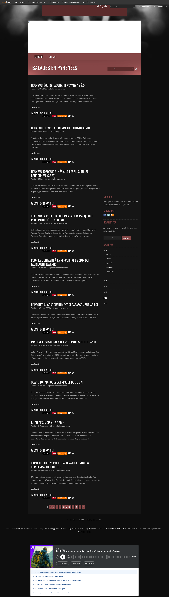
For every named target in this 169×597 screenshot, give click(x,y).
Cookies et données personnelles (150, 529)
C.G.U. (101, 529)
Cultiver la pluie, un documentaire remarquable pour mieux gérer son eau (62, 218)
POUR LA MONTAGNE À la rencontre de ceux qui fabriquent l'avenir (60, 262)
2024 (105, 286)
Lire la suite (35, 107)
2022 (105, 297)
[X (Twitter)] (101, 6)
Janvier (108, 272)
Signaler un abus (91, 529)
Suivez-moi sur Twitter (108, 215)
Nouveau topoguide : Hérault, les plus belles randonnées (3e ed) (60, 173)
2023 (105, 292)
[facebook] (97, 6)
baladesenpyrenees (22, 529)
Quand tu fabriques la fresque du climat (57, 382)
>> (83, 507)
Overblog (99, 520)
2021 (105, 303)
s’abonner (64, 563)
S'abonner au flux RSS (112, 215)
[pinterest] (105, 6)
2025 (105, 280)
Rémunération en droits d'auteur (116, 529)
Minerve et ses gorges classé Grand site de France (63, 342)
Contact (53, 56)
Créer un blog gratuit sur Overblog (55, 529)
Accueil (38, 56)
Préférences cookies (84, 532)
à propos (90, 563)
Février (108, 267)
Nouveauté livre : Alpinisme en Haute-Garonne (60, 128)
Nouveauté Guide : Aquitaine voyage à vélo (58, 85)
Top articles (72, 529)
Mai (107, 254)
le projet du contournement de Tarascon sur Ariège (64, 304)
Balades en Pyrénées (54, 67)
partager (77, 563)
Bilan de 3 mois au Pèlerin (47, 422)
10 (76, 507)
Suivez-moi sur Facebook (104, 215)
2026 (105, 250)
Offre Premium (132, 529)
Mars (107, 263)
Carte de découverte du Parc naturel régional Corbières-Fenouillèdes (61, 465)
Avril (107, 259)
